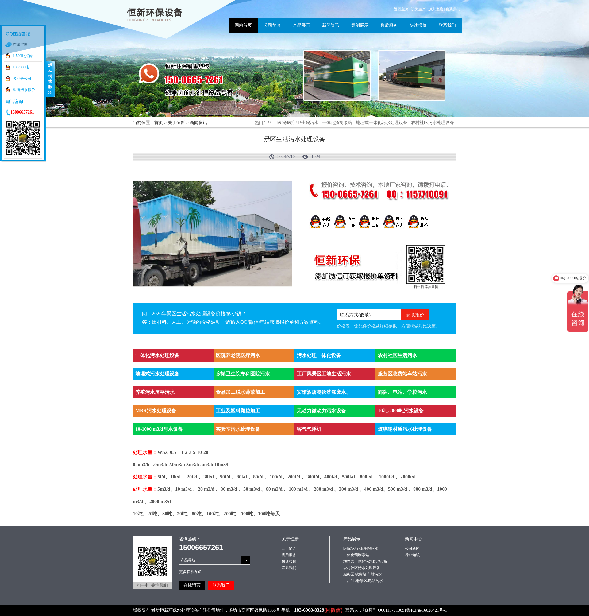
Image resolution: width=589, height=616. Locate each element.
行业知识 (412, 555)
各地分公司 (22, 78)
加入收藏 (435, 9)
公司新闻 (412, 548)
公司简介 (289, 548)
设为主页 (418, 9)
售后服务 (289, 555)
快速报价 (289, 561)
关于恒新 (176, 122)
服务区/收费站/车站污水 (362, 574)
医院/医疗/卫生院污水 (297, 122)
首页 (158, 122)
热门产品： (265, 122)
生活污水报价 (24, 90)
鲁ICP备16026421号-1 (426, 610)
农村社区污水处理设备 (432, 122)
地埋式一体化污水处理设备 (381, 122)
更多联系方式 (190, 572)
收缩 (50, 79)
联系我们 (452, 9)
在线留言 (192, 585)
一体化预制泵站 (337, 122)
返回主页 (401, 9)
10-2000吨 (21, 67)
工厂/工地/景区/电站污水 (363, 581)
